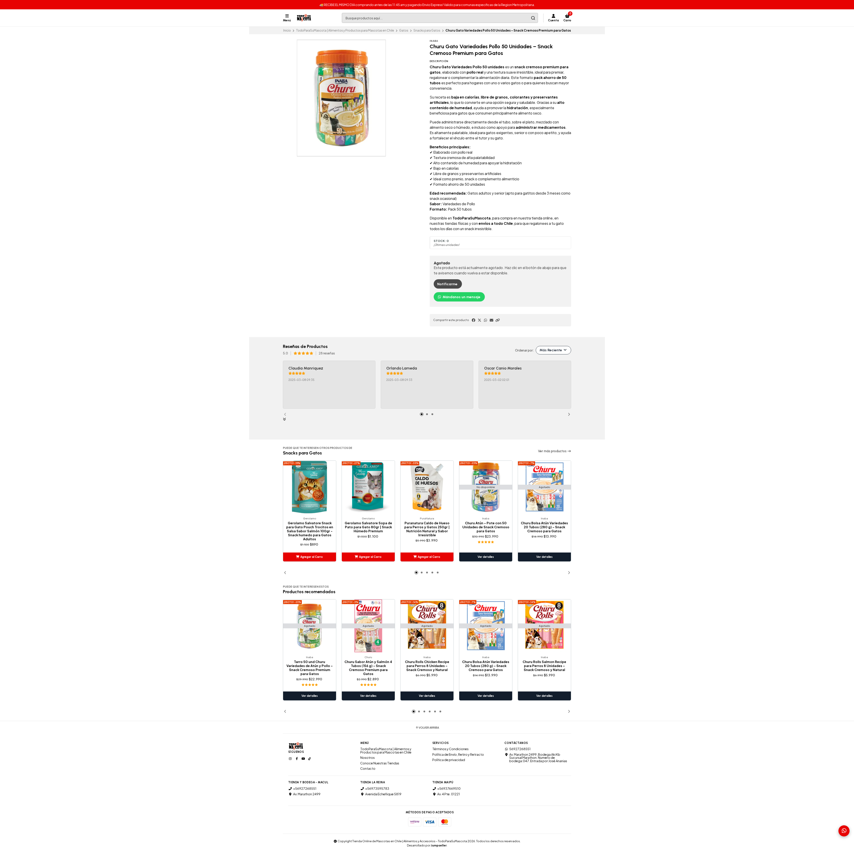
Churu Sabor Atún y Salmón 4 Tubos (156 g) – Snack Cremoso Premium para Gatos (368, 668)
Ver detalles (485, 557)
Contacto (367, 768)
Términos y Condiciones (450, 748)
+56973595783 (377, 788)
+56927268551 (304, 788)
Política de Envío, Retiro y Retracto (458, 754)
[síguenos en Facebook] (297, 758)
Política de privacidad (448, 759)
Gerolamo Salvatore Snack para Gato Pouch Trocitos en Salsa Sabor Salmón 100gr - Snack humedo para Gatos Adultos (309, 531)
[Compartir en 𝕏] (479, 320)
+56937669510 (449, 788)
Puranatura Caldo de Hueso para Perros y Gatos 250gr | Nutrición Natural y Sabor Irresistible (427, 529)
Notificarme (447, 284)
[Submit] (533, 18)
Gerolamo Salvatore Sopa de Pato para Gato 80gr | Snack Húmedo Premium (368, 527)
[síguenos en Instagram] (290, 758)
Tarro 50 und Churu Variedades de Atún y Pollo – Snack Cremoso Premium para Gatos (309, 668)
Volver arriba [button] (429, 727)
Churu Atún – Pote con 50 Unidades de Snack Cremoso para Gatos (485, 527)
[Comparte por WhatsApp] (485, 320)
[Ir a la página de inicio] (304, 18)
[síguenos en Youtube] (303, 758)
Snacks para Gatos (426, 30)
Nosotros (367, 757)
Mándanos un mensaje (461, 297)
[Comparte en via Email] (491, 320)
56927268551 (520, 748)
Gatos (403, 30)
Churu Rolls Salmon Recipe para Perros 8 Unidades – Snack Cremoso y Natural (544, 666)
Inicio (287, 30)
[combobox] (440, 18)
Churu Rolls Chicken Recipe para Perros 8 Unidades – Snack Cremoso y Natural (427, 666)
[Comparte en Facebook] (473, 320)
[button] (497, 320)
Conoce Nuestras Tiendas (379, 763)
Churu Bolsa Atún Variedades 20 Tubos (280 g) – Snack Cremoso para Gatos (544, 527)
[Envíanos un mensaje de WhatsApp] (844, 830)
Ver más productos (552, 451)
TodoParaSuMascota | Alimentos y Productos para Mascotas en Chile (345, 30)
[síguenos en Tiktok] (310, 758)
